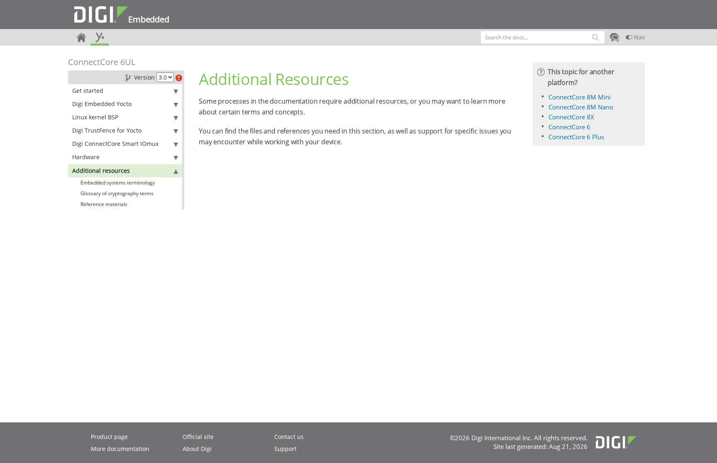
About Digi (197, 449)
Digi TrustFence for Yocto (106, 130)
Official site (198, 437)
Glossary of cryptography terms (117, 193)
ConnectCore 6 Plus (576, 137)
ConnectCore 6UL (101, 62)
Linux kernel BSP (95, 117)
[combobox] (542, 37)
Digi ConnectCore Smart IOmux (115, 144)
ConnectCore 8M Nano (581, 107)
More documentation (120, 449)
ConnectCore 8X (571, 117)
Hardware (86, 157)
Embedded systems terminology (117, 182)
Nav (638, 37)
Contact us (289, 437)
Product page (109, 437)
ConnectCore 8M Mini (580, 97)
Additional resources (101, 171)
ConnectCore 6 (569, 127)
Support (285, 449)
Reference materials (103, 204)
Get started (87, 91)
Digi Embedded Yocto (102, 104)
